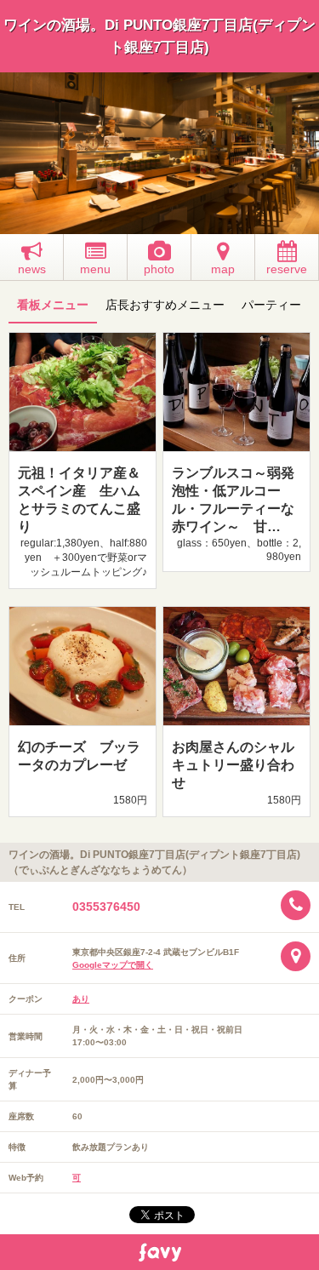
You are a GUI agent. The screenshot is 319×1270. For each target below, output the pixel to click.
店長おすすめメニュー (165, 305)
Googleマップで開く (112, 965)
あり (80, 999)
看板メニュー (52, 305)
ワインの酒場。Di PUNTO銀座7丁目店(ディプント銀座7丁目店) (159, 36)
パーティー (271, 305)
